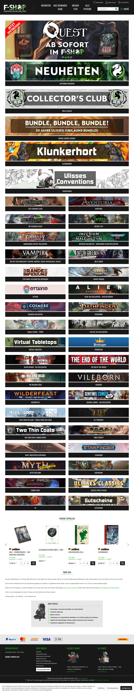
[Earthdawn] (98, 465)
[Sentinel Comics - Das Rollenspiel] (98, 394)
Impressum (40, 666)
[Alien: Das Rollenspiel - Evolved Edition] (98, 289)
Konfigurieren (126, 688)
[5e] (35, 500)
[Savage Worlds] (98, 271)
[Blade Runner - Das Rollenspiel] (35, 359)
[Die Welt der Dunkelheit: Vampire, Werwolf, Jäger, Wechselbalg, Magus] (35, 254)
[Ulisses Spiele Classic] (98, 482)
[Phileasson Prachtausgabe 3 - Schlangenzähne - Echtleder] (111, 535)
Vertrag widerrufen (43, 669)
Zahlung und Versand (43, 656)
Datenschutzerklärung (43, 661)
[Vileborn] (98, 377)
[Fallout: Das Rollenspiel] (98, 324)
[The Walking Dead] (35, 377)
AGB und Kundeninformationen (46, 663)
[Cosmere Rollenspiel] (35, 306)
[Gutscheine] (98, 500)
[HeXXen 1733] (98, 218)
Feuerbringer (73, 552)
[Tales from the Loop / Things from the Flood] (35, 412)
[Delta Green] (98, 254)
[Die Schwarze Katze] (35, 218)
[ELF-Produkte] (98, 412)
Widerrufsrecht (41, 659)
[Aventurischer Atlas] (52, 535)
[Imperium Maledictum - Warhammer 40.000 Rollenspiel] (98, 236)
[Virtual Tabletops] (35, 342)
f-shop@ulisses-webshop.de (110, 588)
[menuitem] (98, 2)
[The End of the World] (98, 359)
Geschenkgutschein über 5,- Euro (21, 549)
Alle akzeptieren (112, 688)
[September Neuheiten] (67, 71)
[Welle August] (67, 98)
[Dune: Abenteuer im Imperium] (35, 447)
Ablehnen (101, 688)
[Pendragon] (98, 342)
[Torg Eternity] (98, 430)
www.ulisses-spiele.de (70, 588)
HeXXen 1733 (75, 7)
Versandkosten (83, 678)
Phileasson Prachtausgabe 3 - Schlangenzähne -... (109, 553)
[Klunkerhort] (67, 151)
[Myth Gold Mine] (35, 465)
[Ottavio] (35, 289)
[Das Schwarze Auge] (35, 201)
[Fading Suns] (35, 482)
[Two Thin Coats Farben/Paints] (35, 430)
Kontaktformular (41, 654)
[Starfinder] (98, 447)
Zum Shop (70, 671)
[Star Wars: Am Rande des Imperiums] (35, 271)
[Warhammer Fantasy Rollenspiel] (35, 236)
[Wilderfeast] (35, 394)
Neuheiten (46, 5)
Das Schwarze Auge (60, 7)
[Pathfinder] (98, 306)
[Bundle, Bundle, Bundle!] (67, 125)
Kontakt (38, 652)
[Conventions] (67, 178)
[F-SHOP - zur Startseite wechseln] (15, 8)
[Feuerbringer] (81, 535)
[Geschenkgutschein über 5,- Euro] (22, 535)
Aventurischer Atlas (46, 552)
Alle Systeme (87, 7)
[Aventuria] (98, 201)
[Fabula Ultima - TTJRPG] (35, 324)
